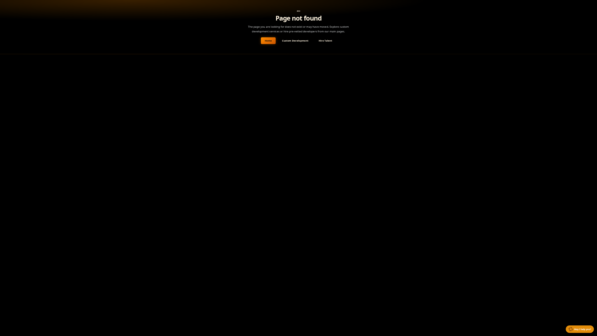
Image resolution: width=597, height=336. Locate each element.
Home (268, 40)
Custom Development (295, 40)
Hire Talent (325, 40)
